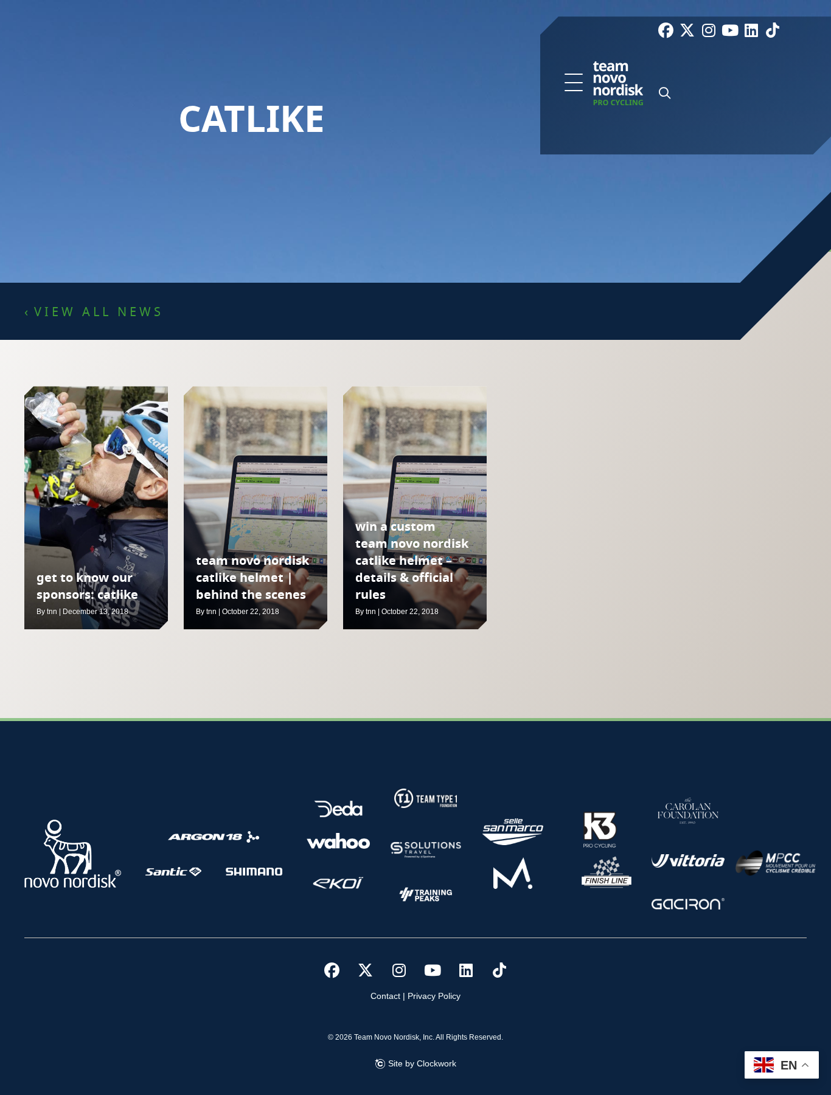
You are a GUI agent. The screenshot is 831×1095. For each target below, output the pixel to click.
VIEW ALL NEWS (99, 312)
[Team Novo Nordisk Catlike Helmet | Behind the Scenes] (255, 507)
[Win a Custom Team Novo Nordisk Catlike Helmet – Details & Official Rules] (415, 507)
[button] (574, 83)
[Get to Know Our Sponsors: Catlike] (96, 507)
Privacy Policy (434, 996)
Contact (385, 996)
